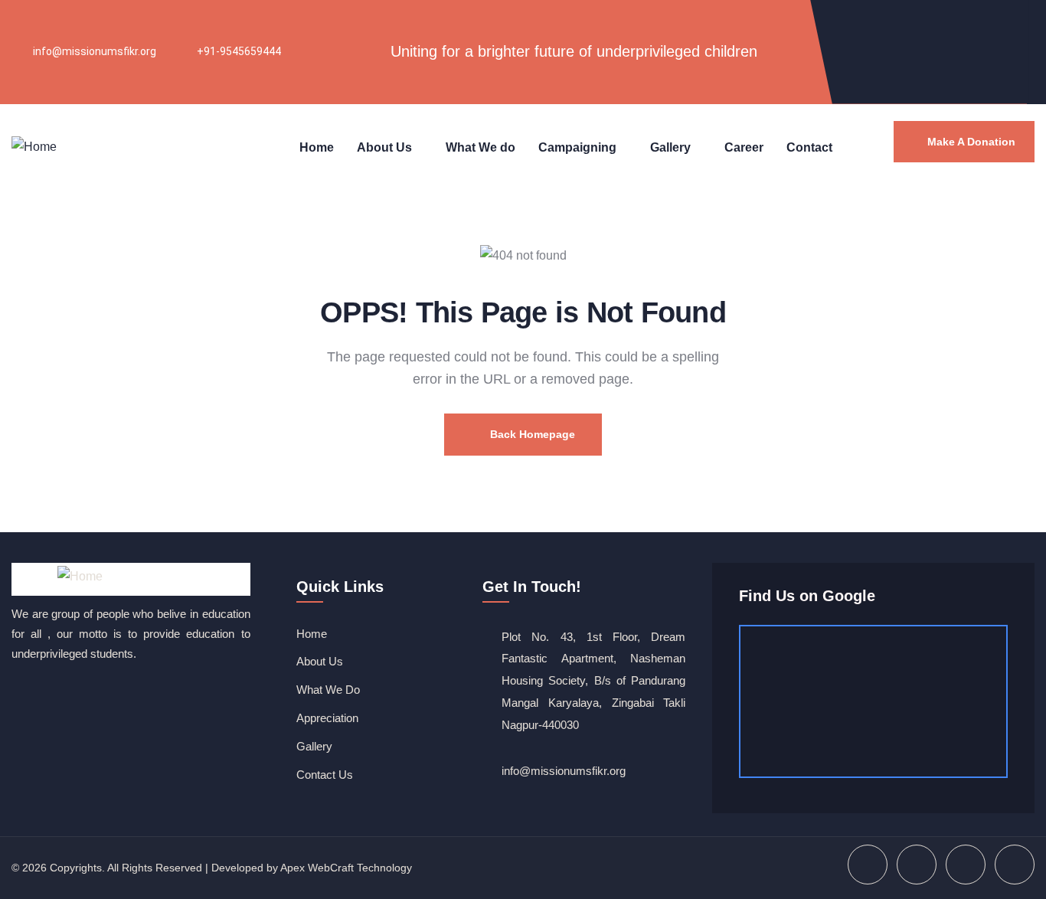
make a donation (971, 142)
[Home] (34, 147)
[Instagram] (1010, 25)
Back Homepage (531, 434)
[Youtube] (959, 25)
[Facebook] (909, 25)
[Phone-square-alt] (1010, 71)
